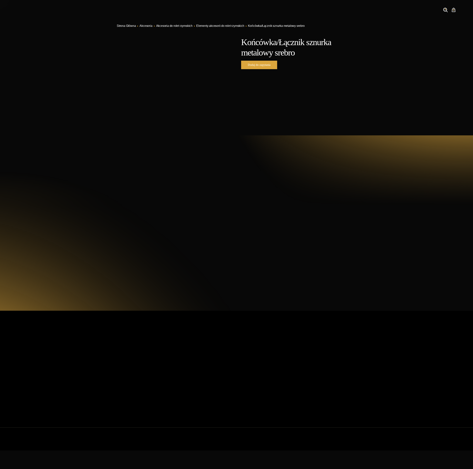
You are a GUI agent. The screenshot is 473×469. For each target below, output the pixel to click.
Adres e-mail (254, 225)
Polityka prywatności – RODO (197, 399)
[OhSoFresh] (346, 442)
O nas (376, 13)
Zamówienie (416, 13)
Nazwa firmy (306, 208)
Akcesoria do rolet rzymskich (174, 25)
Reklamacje (185, 393)
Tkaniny (244, 405)
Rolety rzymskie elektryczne (256, 369)
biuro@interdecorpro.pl (149, 206)
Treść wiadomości (257, 243)
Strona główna (187, 351)
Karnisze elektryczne (252, 357)
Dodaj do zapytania (259, 64)
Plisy (242, 399)
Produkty (313, 13)
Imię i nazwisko (255, 208)
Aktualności (357, 13)
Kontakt (394, 13)
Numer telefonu (308, 225)
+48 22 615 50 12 (145, 199)
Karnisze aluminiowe (252, 351)
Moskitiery (245, 393)
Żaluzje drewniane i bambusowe (259, 375)
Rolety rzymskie (249, 363)
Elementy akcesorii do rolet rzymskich (220, 25)
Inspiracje (334, 13)
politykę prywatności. (279, 268)
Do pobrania (186, 387)
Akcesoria (145, 25)
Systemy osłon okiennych (194, 357)
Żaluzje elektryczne (251, 381)
